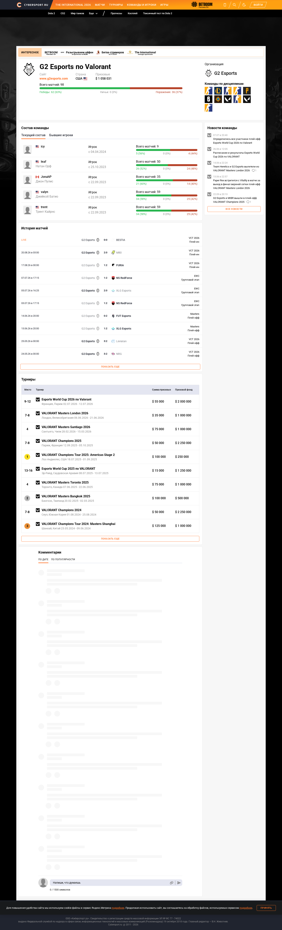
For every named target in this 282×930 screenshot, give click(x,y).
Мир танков (77, 13)
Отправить (179, 883)
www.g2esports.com (54, 78)
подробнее (118, 907)
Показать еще (110, 366)
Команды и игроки (141, 4)
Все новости (234, 209)
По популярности (63, 559)
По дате (43, 559)
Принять (266, 908)
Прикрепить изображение (171, 883)
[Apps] (225, 5)
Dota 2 (51, 13)
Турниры (116, 4)
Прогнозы (116, 13)
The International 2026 (73, 4)
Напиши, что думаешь (67, 882)
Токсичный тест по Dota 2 (157, 13)
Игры (164, 4)
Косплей (132, 13)
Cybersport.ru (115, 924)
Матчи (100, 4)
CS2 (63, 13)
